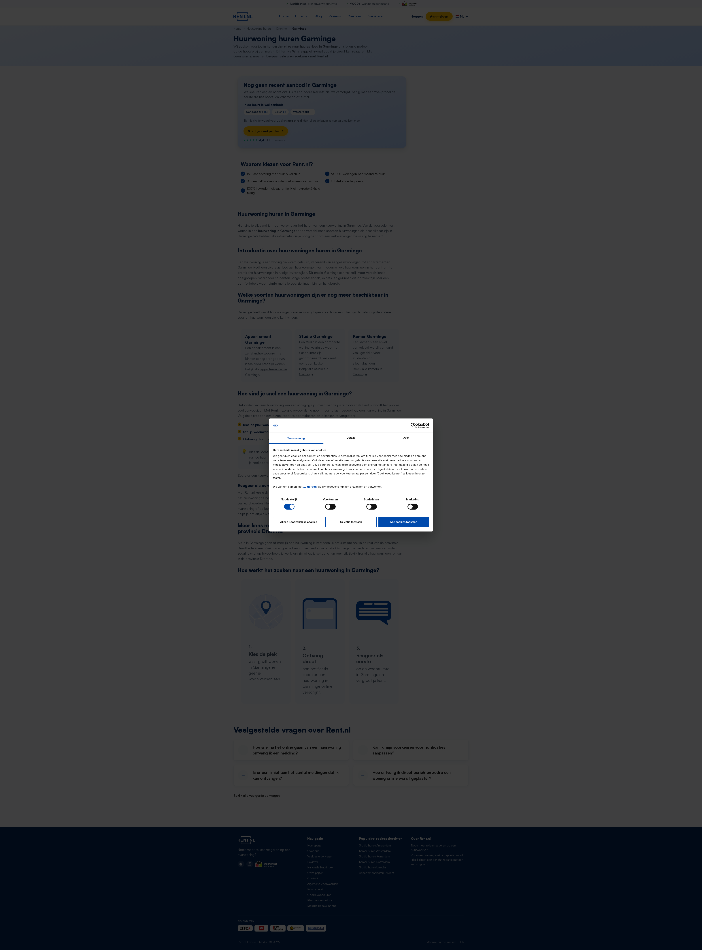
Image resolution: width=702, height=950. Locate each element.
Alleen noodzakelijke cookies (298, 521)
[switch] (330, 507)
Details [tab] (351, 437)
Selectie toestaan (351, 521)
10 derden (310, 486)
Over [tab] (406, 437)
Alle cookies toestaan (403, 521)
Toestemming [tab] (296, 438)
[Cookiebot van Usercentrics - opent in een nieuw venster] (413, 425)
